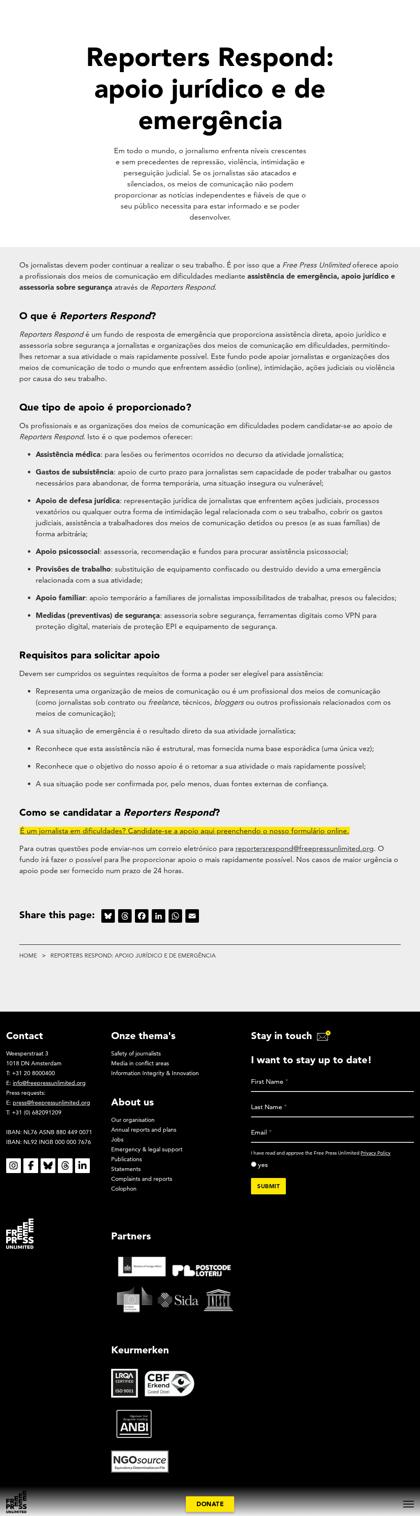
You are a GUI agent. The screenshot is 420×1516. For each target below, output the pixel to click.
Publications (126, 1159)
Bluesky (48, 1165)
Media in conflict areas (140, 1063)
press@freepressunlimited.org (51, 1102)
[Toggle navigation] (408, 1504)
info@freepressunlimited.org (49, 1083)
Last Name (266, 1107)
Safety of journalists (136, 1053)
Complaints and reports (141, 1178)
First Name (267, 1081)
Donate (210, 1504)
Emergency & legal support (147, 1149)
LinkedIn (82, 1165)
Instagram (13, 1165)
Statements (126, 1169)
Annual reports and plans (143, 1129)
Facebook (30, 1165)
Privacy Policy (375, 1153)
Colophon (124, 1188)
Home (28, 955)
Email (259, 1132)
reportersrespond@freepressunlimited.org (304, 848)
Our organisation (133, 1119)
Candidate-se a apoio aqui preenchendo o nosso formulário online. (237, 830)
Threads (65, 1165)
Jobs (117, 1139)
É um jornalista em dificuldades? (73, 830)
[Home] (16, 1502)
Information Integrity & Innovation (155, 1073)
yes (263, 1165)
